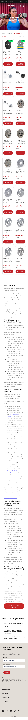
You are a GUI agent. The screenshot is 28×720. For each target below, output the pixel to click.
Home (3, 33)
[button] (3, 5)
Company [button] (5, 694)
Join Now (6, 672)
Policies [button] (5, 701)
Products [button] (6, 690)
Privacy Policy (6, 681)
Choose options (8, 64)
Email (5, 657)
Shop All (9, 33)
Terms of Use (19, 680)
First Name (6, 664)
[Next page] (18, 279)
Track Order (23, 1)
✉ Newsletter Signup (7, 1)
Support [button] (5, 698)
